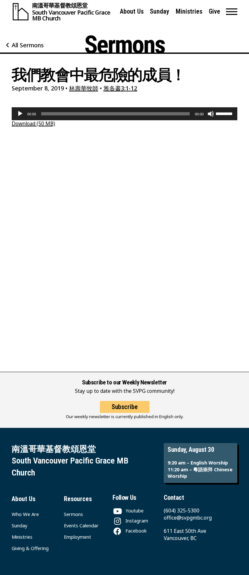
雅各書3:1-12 (120, 88)
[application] (124, 113)
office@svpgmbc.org (188, 517)
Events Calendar (81, 525)
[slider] (225, 113)
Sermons (73, 514)
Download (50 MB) (33, 123)
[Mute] (211, 114)
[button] (231, 11)
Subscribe (125, 407)
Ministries (189, 11)
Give (214, 11)
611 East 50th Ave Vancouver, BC (185, 534)
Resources (78, 499)
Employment (77, 537)
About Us (132, 11)
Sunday (159, 11)
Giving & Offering (30, 548)
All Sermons (28, 45)
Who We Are (25, 514)
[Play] (20, 114)
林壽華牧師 (83, 88)
